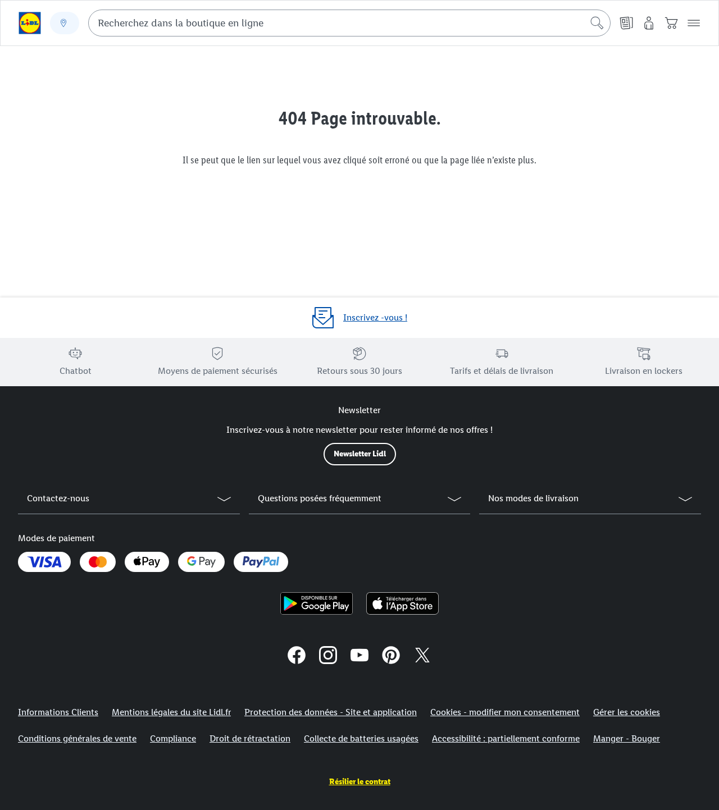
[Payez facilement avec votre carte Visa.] (44, 562)
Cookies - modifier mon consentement (505, 712)
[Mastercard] (98, 562)
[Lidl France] (359, 656)
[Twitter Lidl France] (422, 656)
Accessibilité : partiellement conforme (506, 738)
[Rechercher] (597, 23)
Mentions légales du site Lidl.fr (171, 712)
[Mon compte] (649, 23)
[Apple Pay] (147, 562)
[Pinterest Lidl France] (391, 656)
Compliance (173, 738)
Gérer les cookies (626, 712)
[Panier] (671, 23)
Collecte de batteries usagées (361, 738)
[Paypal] (261, 562)
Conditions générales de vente (77, 738)
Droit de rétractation (250, 738)
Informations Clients (58, 712)
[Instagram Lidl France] (328, 656)
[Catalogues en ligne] (626, 23)
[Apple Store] (402, 603)
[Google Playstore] (316, 603)
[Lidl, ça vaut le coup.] (30, 23)
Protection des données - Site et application (330, 712)
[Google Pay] (201, 562)
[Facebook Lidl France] (297, 656)
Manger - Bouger (626, 738)
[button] (693, 23)
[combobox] (349, 23)
